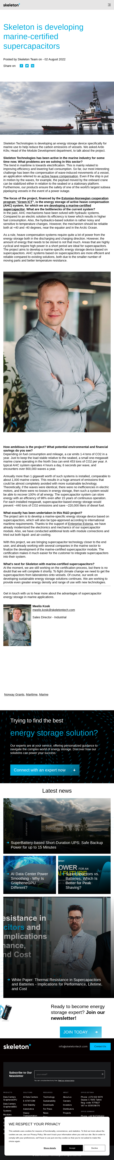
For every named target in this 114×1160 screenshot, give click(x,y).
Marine (43, 694)
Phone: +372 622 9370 (92, 1097)
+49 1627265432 (96, 1116)
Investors (67, 1105)
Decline (94, 1148)
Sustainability (49, 1101)
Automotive (28, 1109)
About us (67, 1097)
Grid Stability (29, 1105)
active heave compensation (59, 176)
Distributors (68, 1109)
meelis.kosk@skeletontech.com (54, 610)
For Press (47, 1109)
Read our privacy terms (66, 1080)
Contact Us (100, 1046)
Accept (72, 1148)
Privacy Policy (37, 1134)
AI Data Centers (30, 1097)
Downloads (48, 1105)
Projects (67, 1113)
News (46, 1113)
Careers (67, 1101)
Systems (7, 1111)
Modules (7, 1114)
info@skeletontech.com (73, 1046)
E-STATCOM (29, 1101)
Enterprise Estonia (80, 523)
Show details (50, 1148)
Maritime (32, 694)
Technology (49, 1097)
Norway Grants (14, 694)
